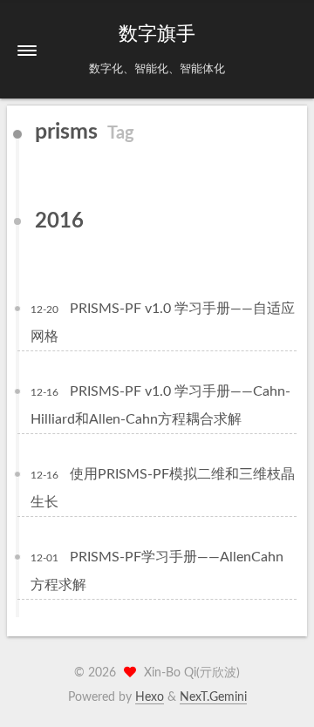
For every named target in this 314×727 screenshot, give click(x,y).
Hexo (149, 697)
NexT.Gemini (213, 697)
